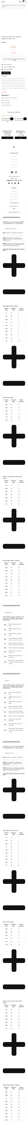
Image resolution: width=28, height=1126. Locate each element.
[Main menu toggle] (26, 1)
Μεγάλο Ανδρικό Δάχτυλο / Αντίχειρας (11, 560)
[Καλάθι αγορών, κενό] (22, 2)
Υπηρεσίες (14, 156)
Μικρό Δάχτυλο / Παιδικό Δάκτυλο (10, 306)
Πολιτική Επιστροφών (14, 199)
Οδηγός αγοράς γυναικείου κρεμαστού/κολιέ (13, 619)
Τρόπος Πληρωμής (14, 194)
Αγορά (7, 137)
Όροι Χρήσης (14, 191)
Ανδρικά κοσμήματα (8, 5)
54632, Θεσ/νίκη (14, 178)
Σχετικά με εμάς (14, 159)
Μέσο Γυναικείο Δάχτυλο (8, 397)
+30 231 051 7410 (18, 180)
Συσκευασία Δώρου (14, 164)
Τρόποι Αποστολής (14, 196)
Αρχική (3, 5)
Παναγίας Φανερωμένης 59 (14, 176)
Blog (14, 161)
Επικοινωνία (14, 167)
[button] (20, 2)
